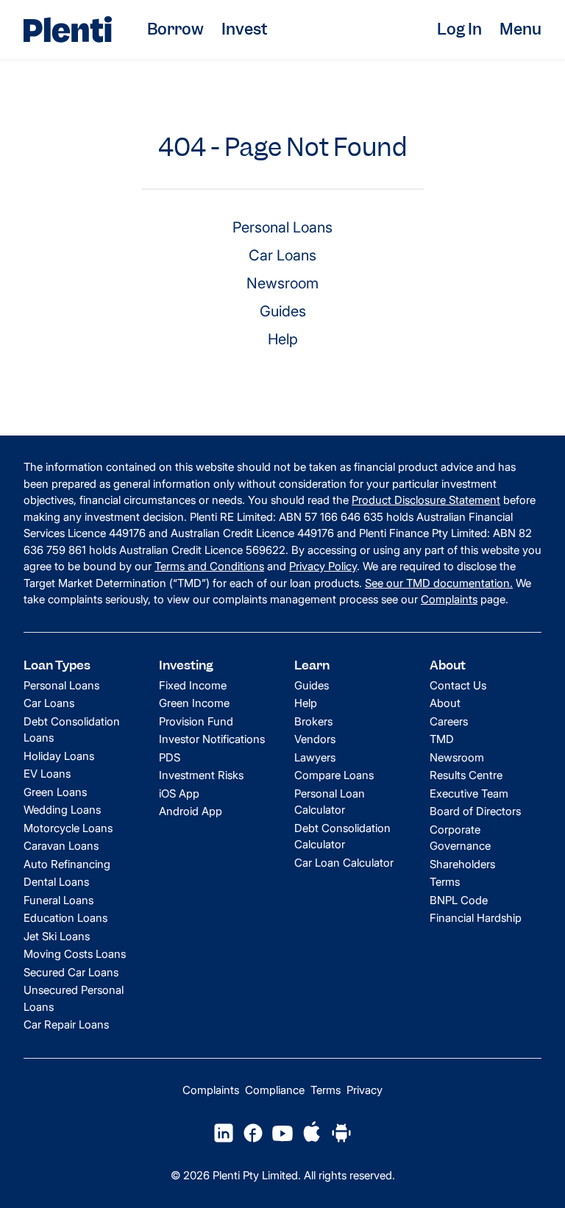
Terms (445, 882)
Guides (283, 311)
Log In (459, 29)
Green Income (194, 703)
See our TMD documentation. (439, 583)
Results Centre (466, 775)
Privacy (365, 1090)
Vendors (314, 739)
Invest (244, 29)
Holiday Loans (59, 756)
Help (283, 339)
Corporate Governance (460, 837)
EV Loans (47, 774)
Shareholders (462, 864)
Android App (190, 811)
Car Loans (282, 255)
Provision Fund (196, 721)
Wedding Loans (62, 810)
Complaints (449, 599)
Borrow (175, 29)
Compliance (275, 1090)
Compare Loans (334, 775)
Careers (449, 721)
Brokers (313, 721)
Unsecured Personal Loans (74, 998)
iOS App (179, 793)
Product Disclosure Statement (426, 500)
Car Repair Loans (66, 1024)
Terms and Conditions (209, 566)
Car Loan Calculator (344, 863)
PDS (169, 757)
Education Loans (65, 918)
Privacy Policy (323, 566)
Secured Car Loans (71, 972)
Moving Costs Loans (75, 954)
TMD (442, 739)
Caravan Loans (61, 846)
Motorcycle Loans (68, 828)
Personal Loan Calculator (329, 801)
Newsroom (282, 283)
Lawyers (314, 757)
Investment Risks (201, 775)
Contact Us (458, 685)
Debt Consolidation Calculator (342, 836)
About (445, 703)
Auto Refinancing (67, 864)
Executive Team (469, 793)
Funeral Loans (58, 900)
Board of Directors (475, 811)
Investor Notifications (212, 739)
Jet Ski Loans (57, 936)
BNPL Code (459, 900)
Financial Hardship (476, 918)
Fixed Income (193, 685)
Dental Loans (56, 882)
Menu (520, 29)
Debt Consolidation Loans (72, 729)
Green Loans (55, 792)
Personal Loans (282, 227)
